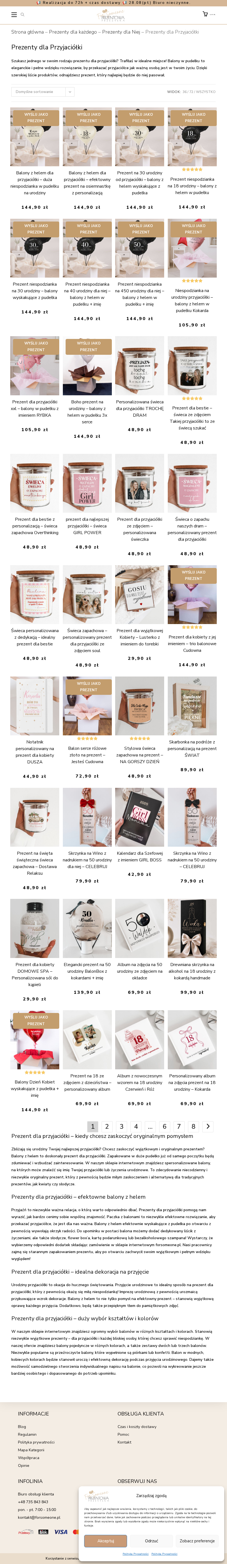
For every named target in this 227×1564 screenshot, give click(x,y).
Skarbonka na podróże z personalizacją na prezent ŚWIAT (192, 748)
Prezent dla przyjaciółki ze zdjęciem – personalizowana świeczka (139, 529)
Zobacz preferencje (197, 1541)
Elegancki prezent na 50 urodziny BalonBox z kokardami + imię (87, 971)
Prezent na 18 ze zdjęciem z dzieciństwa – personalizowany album (87, 1082)
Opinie (23, 1465)
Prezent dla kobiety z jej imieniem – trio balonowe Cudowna (192, 643)
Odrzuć (151, 1541)
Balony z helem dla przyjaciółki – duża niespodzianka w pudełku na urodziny (35, 183)
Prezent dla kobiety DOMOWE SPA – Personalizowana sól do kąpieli (35, 975)
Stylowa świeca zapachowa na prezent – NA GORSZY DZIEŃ (139, 755)
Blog (22, 1426)
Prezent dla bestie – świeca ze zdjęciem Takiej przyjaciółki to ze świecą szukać (192, 418)
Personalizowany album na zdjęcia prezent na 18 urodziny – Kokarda (192, 1082)
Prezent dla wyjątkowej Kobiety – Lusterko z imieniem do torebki (140, 637)
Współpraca (28, 1457)
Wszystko (206, 92)
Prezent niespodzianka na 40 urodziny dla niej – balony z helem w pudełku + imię (87, 294)
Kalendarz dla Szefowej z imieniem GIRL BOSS (140, 856)
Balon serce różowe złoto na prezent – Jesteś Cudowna (87, 755)
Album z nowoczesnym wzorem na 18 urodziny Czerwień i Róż (139, 1082)
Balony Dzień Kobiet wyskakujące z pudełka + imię (35, 1088)
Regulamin (27, 1434)
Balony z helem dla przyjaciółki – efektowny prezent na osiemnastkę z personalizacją (87, 183)
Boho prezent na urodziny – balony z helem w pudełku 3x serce (87, 412)
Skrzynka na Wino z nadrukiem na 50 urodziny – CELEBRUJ (192, 860)
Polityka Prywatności (136, 1554)
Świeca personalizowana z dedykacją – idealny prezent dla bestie (35, 637)
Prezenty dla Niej (121, 32)
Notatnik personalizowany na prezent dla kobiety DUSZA (35, 752)
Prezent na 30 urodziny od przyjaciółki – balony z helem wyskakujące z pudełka (140, 183)
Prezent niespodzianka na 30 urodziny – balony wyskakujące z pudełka (35, 291)
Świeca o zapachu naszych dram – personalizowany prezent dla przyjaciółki (192, 529)
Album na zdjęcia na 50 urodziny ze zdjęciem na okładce (139, 971)
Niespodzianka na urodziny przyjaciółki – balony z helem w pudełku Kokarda (192, 301)
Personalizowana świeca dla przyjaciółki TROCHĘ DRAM (140, 408)
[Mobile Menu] (14, 16)
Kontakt (124, 1442)
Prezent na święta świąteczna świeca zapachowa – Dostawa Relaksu (35, 863)
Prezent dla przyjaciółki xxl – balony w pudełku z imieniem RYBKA (35, 408)
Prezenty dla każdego (73, 32)
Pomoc (123, 1434)
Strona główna (27, 32)
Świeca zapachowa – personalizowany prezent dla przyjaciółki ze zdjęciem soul (87, 641)
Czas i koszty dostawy (137, 1426)
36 (185, 92)
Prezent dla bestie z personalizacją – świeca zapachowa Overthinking (34, 526)
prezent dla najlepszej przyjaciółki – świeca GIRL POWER (87, 526)
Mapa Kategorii (31, 1450)
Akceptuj (105, 1541)
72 (191, 92)
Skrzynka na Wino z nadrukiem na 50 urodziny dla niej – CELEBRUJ (87, 860)
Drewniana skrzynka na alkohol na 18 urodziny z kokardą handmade (192, 971)
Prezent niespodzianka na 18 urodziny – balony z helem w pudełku (192, 186)
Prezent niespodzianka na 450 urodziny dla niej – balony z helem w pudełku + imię (139, 294)
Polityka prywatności (36, 1442)
